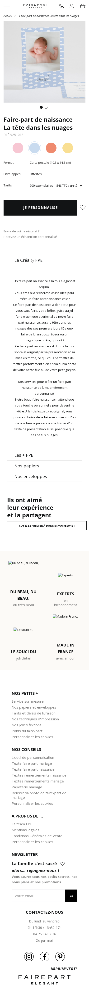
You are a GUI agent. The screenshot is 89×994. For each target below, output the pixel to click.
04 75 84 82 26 (44, 934)
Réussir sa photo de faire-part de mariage (39, 795)
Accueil (8, 15)
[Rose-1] (18, 148)
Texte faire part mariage (32, 763)
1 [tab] (42, 108)
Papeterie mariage (27, 787)
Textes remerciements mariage (38, 781)
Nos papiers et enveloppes (34, 707)
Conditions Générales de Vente (37, 835)
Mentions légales (25, 829)
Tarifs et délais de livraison (34, 713)
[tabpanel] (44, 62)
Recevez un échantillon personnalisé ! (31, 237)
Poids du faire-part (27, 730)
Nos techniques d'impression (35, 719)
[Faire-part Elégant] (35, 6)
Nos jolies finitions (27, 725)
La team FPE (22, 824)
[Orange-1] (51, 148)
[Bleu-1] (34, 148)
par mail (47, 940)
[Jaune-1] (67, 148)
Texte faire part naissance (33, 769)
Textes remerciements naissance (39, 775)
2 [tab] (47, 108)
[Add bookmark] (82, 208)
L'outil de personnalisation (33, 757)
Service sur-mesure (28, 701)
